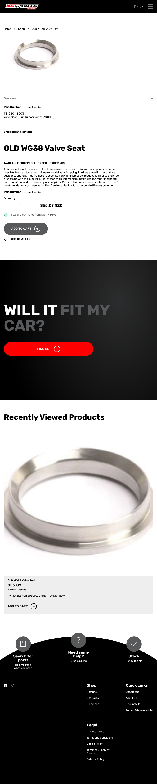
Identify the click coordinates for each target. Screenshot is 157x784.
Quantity (9, 198)
